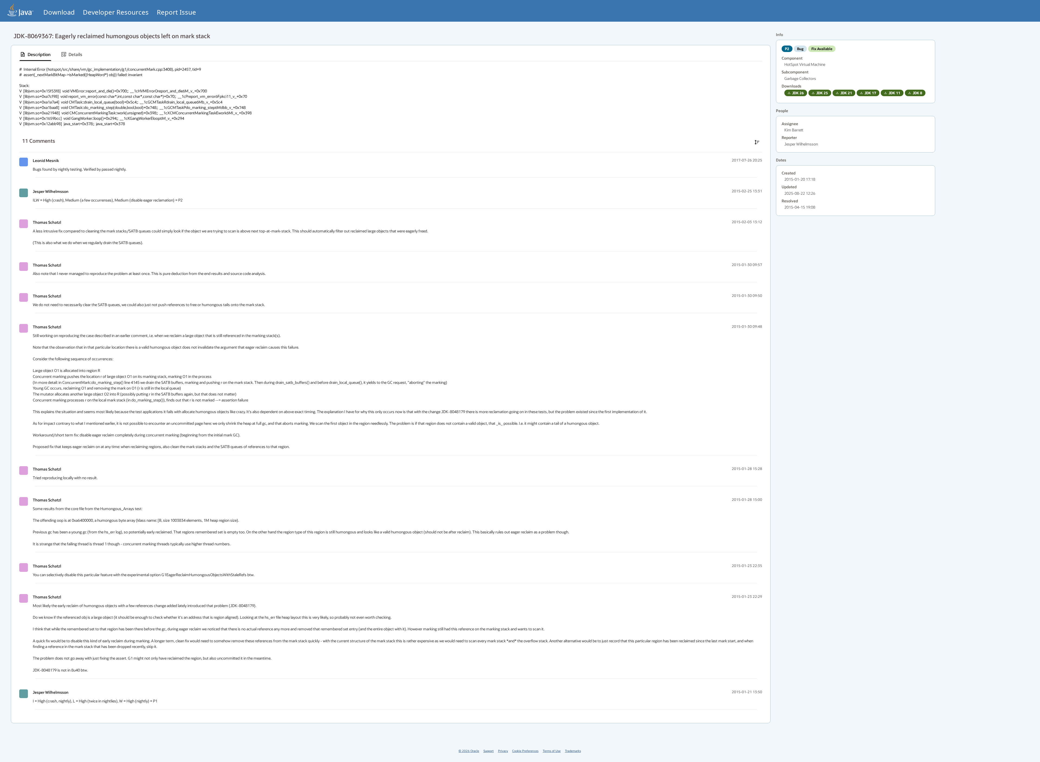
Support (488, 751)
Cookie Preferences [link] (525, 751)
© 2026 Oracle (469, 751)
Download (59, 12)
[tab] (35, 54)
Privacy (503, 751)
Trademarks (573, 751)
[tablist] (390, 54)
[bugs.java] (20, 10)
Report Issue (176, 12)
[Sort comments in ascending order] (757, 142)
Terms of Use (552, 751)
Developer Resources (116, 12)
